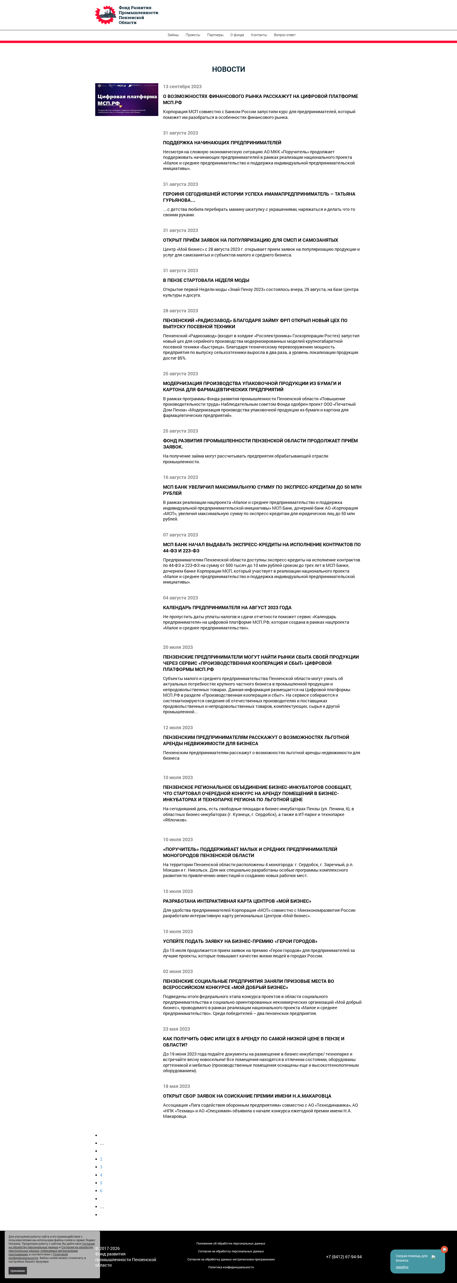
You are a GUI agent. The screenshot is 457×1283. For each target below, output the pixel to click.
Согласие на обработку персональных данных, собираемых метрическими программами (51, 1250)
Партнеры (215, 34)
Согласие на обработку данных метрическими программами (231, 1259)
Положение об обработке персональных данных (230, 1243)
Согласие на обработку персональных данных (231, 1251)
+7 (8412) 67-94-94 (344, 1256)
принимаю (17, 1271)
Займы (173, 34)
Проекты (193, 34)
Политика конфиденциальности (231, 1267)
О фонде (237, 34)
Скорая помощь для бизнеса (411, 1261)
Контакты (259, 34)
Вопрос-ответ (285, 34)
